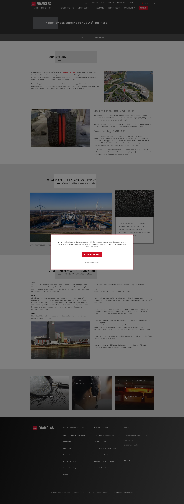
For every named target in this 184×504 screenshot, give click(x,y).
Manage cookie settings (92, 262)
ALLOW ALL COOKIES (92, 254)
